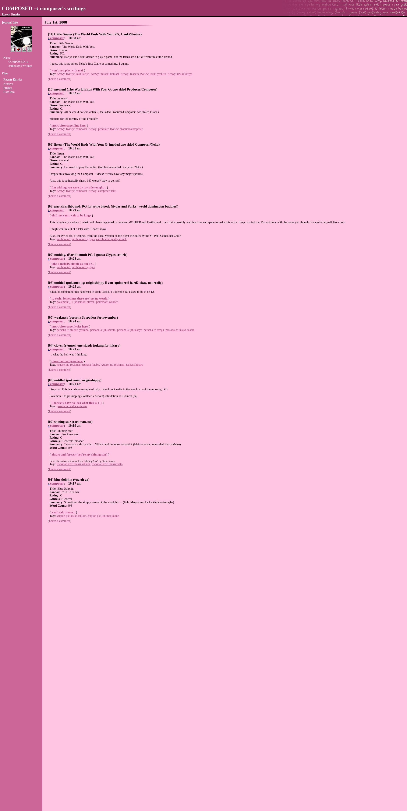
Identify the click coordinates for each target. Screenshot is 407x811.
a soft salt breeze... (63, 512)
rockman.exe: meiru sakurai (73, 464)
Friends (7, 88)
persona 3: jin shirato (103, 330)
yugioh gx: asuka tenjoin (71, 515)
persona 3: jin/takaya (129, 330)
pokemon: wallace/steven (72, 406)
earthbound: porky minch (111, 239)
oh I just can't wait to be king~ (71, 215)
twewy (60, 73)
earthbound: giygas (83, 239)
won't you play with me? (67, 70)
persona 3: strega (154, 330)
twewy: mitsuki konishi (105, 73)
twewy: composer (76, 129)
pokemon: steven (84, 302)
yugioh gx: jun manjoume (103, 515)
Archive (8, 84)
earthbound (63, 239)
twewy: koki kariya (77, 73)
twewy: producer (99, 129)
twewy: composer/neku (102, 190)
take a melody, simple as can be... (73, 263)
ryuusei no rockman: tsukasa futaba (78, 364)
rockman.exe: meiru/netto (107, 464)
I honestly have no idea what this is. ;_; (77, 402)
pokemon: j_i (65, 302)
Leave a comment (59, 79)
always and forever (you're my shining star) (79, 454)
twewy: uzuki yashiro (153, 73)
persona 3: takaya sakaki (180, 330)
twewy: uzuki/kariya (180, 73)
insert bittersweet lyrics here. (70, 326)
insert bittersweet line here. (69, 125)
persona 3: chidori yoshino (73, 330)
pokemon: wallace (107, 302)
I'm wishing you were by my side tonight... (79, 187)
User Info (9, 92)
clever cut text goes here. (67, 361)
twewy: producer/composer (126, 129)
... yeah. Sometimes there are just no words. (80, 298)
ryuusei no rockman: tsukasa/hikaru (122, 364)
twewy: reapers (130, 73)
